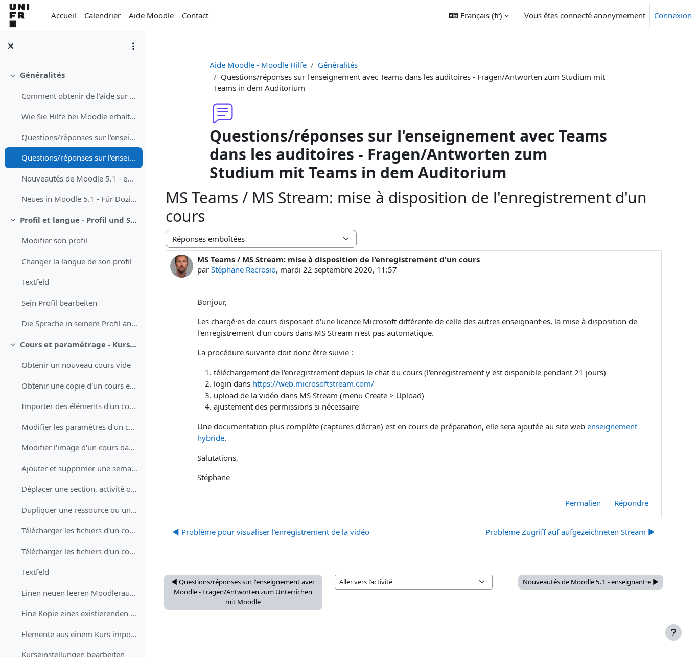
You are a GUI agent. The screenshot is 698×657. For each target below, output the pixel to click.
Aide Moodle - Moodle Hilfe (258, 65)
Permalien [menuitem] (583, 502)
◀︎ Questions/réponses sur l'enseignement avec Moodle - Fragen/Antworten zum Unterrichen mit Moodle (243, 591)
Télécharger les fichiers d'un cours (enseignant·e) (79, 551)
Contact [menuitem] (195, 15)
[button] (479, 15)
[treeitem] (72, 137)
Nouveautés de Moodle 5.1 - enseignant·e (79, 178)
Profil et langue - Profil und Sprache (79, 220)
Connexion (673, 15)
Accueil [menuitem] (63, 15)
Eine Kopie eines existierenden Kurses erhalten (79, 613)
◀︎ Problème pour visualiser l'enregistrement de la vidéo (270, 532)
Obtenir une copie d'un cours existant (79, 385)
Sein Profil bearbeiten (59, 303)
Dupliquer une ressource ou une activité (79, 510)
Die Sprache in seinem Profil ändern (79, 323)
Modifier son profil (54, 240)
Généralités (42, 75)
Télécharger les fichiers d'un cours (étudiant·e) (79, 530)
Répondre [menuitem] (631, 502)
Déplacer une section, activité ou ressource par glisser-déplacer (79, 489)
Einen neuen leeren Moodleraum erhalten (79, 592)
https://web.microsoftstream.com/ (313, 383)
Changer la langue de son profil (76, 261)
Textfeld (35, 282)
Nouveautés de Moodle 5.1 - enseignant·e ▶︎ (591, 581)
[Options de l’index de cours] (133, 46)
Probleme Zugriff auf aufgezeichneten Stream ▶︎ (570, 532)
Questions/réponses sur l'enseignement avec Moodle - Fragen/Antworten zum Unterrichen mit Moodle (79, 137)
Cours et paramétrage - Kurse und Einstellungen (79, 344)
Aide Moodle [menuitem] (151, 15)
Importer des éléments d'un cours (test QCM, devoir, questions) (79, 406)
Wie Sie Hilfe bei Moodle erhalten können (79, 116)
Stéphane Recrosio (243, 269)
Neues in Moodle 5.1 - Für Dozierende (79, 199)
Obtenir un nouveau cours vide (76, 364)
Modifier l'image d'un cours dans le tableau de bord (79, 447)
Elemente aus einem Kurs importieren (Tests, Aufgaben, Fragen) (79, 634)
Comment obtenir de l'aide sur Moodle (79, 95)
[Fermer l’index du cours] (11, 46)
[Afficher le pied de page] (673, 632)
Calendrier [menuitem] (102, 15)
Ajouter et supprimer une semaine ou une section (79, 468)
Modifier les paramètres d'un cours (79, 427)
